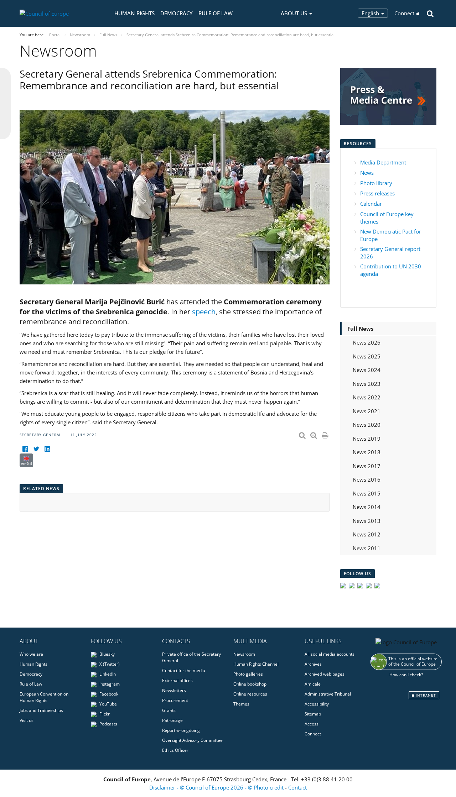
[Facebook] (25, 449)
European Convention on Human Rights (44, 697)
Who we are (31, 654)
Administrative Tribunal (328, 694)
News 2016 (366, 479)
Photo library (376, 183)
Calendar (371, 203)
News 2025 (366, 356)
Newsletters (174, 690)
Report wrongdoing (181, 730)
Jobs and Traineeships (41, 710)
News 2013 (366, 520)
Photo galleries (248, 674)
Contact (297, 787)
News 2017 (366, 466)
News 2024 (366, 369)
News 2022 (366, 397)
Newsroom (244, 654)
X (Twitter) (109, 664)
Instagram (109, 684)
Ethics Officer (175, 750)
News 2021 (366, 411)
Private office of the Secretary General (191, 657)
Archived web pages (324, 674)
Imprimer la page (326, 434)
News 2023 (366, 383)
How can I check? (406, 675)
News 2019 (366, 438)
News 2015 (366, 493)
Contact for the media (183, 670)
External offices (177, 680)
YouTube (107, 704)
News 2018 (366, 452)
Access (311, 724)
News (367, 172)
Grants (169, 710)
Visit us (26, 720)
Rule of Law (215, 13)
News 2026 (366, 342)
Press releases (377, 193)
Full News (360, 328)
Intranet (425, 695)
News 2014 (366, 506)
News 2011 (366, 548)
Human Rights (134, 13)
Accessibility (317, 704)
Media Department (383, 162)
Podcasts (107, 724)
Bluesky (106, 654)
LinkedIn (107, 674)
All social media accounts (329, 654)
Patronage (172, 720)
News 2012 (366, 534)
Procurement (175, 700)
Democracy (176, 13)
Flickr (104, 714)
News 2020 (366, 424)
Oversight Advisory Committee (192, 740)
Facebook (108, 694)
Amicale (313, 684)
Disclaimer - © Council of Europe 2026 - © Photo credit (217, 787)
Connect (404, 13)
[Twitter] (36, 449)
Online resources (250, 694)
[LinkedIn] (47, 449)
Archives (313, 664)
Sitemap (313, 714)
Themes (241, 704)
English (371, 13)
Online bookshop (249, 684)
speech (204, 311)
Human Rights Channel (256, 664)
